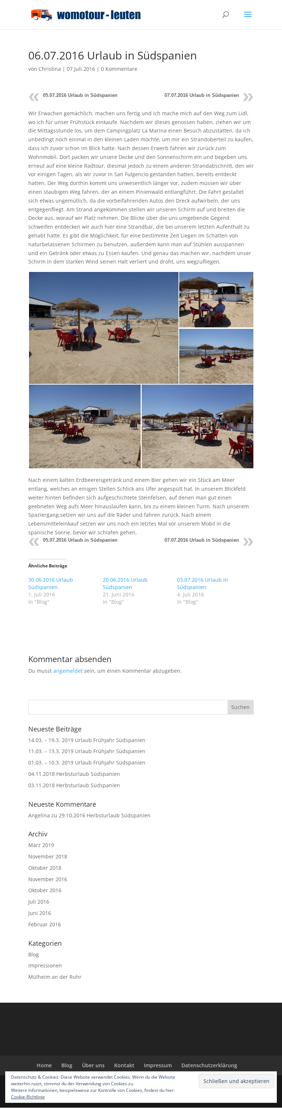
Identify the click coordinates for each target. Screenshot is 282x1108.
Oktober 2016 (44, 890)
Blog (33, 954)
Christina (50, 68)
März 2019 (41, 845)
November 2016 (47, 879)
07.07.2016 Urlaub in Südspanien (201, 95)
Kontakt (124, 1065)
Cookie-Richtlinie (28, 1097)
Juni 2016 (39, 912)
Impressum (158, 1065)
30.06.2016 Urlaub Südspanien (50, 583)
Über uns (93, 1065)
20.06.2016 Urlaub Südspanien (125, 583)
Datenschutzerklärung (209, 1065)
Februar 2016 (44, 924)
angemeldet (68, 670)
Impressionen (45, 965)
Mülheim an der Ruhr (55, 976)
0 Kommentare (119, 68)
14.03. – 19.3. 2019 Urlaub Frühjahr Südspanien (86, 740)
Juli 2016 (38, 901)
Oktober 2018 (44, 867)
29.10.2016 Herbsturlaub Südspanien (105, 815)
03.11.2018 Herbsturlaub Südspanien (74, 785)
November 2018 (47, 856)
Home (44, 1065)
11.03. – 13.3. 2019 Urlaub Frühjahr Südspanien (86, 751)
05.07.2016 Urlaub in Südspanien (80, 95)
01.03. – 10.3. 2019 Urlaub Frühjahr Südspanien (86, 762)
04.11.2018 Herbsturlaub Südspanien (74, 773)
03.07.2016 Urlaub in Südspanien (202, 583)
